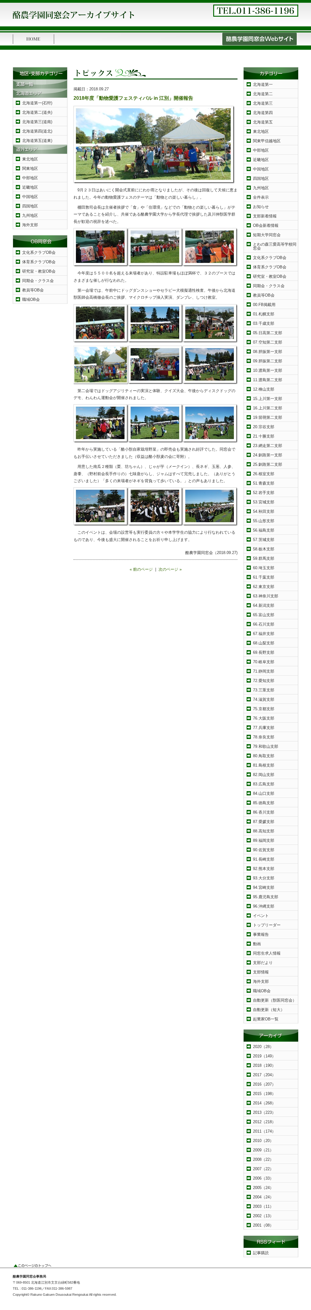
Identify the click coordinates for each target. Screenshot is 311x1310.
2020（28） (263, 1046)
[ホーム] (33, 44)
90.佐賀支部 (263, 850)
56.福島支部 (263, 530)
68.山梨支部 (263, 643)
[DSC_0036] (210, 383)
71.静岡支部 (263, 671)
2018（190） (264, 1065)
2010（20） (263, 1140)
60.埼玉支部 (263, 568)
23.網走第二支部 (267, 445)
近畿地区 (30, 187)
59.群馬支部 (263, 558)
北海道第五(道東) (37, 140)
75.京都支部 (263, 709)
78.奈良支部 (263, 737)
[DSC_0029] (155, 524)
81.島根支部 (263, 765)
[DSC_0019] (100, 441)
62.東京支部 (263, 586)
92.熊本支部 (263, 868)
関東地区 (30, 168)
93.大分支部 (263, 878)
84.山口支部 (263, 793)
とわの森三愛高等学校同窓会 (274, 246)
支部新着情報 (265, 216)
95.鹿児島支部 (265, 897)
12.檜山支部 (263, 389)
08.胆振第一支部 (267, 351)
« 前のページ (141, 569)
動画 (257, 944)
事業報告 (261, 934)
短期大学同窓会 (267, 235)
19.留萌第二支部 (267, 417)
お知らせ (261, 206)
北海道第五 (263, 122)
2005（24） (263, 1187)
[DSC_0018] (210, 341)
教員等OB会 (33, 290)
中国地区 (30, 196)
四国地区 (30, 206)
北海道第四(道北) (37, 131)
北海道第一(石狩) (37, 103)
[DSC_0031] (210, 524)
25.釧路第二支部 (267, 464)
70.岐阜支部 (263, 662)
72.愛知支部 (263, 680)
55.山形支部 (263, 521)
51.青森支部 (263, 483)
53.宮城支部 (263, 502)
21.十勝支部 (263, 436)
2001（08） (263, 1225)
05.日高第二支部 (267, 333)
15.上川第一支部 (267, 398)
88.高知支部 (263, 831)
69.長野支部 (263, 652)
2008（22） (263, 1159)
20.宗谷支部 (263, 427)
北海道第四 (263, 112)
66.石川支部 (263, 624)
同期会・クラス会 (38, 280)
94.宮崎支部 (263, 887)
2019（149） (264, 1056)
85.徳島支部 (263, 803)
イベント (261, 915)
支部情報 (261, 972)
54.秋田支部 (263, 511)
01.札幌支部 (263, 314)
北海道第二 (263, 94)
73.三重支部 (263, 690)
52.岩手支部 (263, 492)
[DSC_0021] (210, 441)
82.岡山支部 (263, 774)
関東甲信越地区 (267, 141)
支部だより (263, 962)
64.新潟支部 (263, 605)
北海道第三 (263, 103)
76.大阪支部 (263, 718)
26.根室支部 (263, 474)
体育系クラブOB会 (39, 262)
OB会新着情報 (266, 225)
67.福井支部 (263, 633)
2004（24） (263, 1197)
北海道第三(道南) (37, 121)
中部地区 (30, 178)
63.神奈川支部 (265, 596)
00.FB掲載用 (264, 304)
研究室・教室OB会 (39, 271)
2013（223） (264, 1112)
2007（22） (263, 1169)
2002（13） (263, 1216)
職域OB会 (31, 299)
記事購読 (261, 1253)
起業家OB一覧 (266, 1019)
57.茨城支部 (263, 539)
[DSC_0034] (153, 182)
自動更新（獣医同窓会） (274, 1000)
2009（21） (263, 1150)
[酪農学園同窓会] (73, 20)
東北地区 (30, 159)
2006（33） (263, 1178)
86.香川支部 (263, 812)
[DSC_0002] (100, 265)
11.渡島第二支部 (267, 380)
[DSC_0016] (155, 341)
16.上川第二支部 (267, 408)
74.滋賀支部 (263, 699)
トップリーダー (267, 925)
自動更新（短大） (269, 1009)
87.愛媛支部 (263, 821)
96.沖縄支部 (263, 906)
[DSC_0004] (155, 265)
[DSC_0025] (100, 524)
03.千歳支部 (263, 323)
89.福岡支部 (263, 840)
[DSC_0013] (100, 341)
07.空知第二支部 (267, 342)
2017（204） (264, 1075)
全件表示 (261, 197)
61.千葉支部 (263, 577)
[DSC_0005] (210, 265)
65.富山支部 (263, 615)
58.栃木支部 (263, 549)
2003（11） (263, 1206)
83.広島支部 (263, 784)
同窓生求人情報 (267, 953)
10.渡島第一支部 (267, 370)
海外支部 (30, 225)
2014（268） (264, 1103)
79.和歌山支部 (265, 746)
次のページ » (170, 569)
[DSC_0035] (155, 383)
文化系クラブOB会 (39, 252)
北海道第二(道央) (37, 112)
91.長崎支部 (263, 859)
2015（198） (264, 1093)
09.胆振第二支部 (267, 361)
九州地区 (30, 215)
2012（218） (264, 1122)
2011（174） (264, 1131)
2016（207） (264, 1084)
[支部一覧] (40, 87)
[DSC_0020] (155, 441)
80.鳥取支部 (263, 756)
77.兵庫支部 (263, 727)
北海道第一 (263, 84)
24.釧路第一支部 (267, 455)
